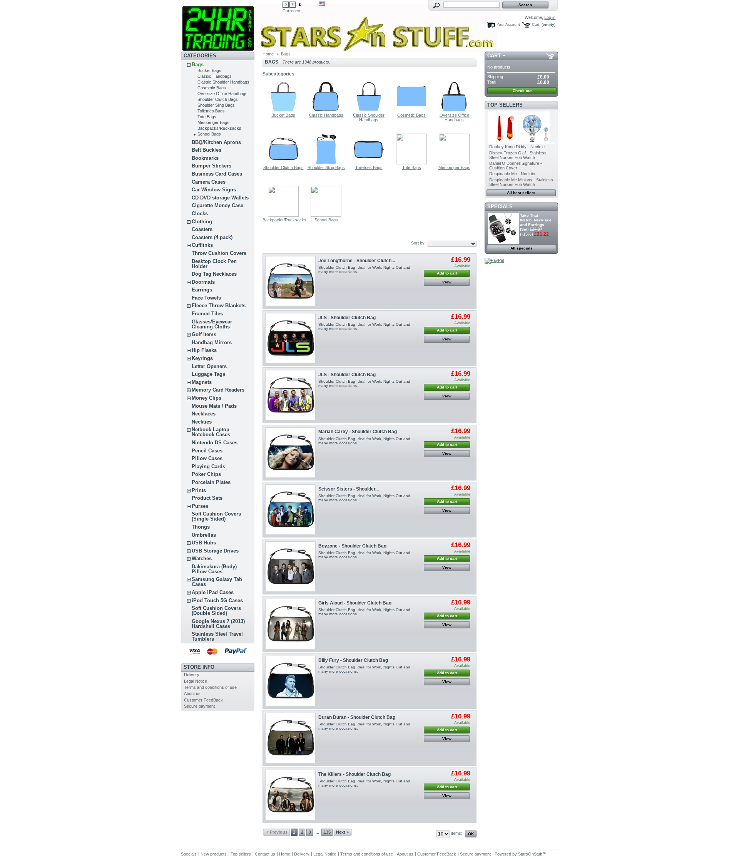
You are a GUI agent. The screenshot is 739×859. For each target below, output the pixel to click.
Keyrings (202, 358)
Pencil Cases (207, 451)
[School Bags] (326, 215)
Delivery (191, 674)
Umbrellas (204, 535)
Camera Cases (209, 182)
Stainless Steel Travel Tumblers (217, 636)
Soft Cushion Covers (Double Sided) (216, 610)
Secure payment (199, 706)
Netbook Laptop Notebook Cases (211, 432)
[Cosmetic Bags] (411, 110)
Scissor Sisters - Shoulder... (348, 489)
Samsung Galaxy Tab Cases (217, 581)
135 (327, 832)
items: (456, 833)
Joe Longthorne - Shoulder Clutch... (356, 260)
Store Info (199, 667)
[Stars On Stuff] (232, 26)
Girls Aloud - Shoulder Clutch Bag (354, 603)
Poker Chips (206, 474)
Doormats (203, 282)
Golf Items (204, 334)
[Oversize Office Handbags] (454, 110)
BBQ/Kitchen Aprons (216, 142)
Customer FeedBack (203, 700)
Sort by (418, 243)
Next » (342, 832)
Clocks (200, 213)
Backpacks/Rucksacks (219, 128)
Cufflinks (202, 245)
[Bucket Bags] (283, 110)
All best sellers (521, 193)
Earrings (202, 290)
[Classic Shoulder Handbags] (368, 110)
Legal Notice (195, 681)
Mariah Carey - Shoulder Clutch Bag (357, 431)
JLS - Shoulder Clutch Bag (347, 317)
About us (192, 693)
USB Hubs (204, 543)
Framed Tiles (207, 313)
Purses (200, 506)
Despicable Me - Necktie (512, 173)
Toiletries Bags (211, 111)
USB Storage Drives (215, 551)
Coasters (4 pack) (212, 237)
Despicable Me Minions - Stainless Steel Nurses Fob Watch (521, 182)
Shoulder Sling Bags (216, 105)
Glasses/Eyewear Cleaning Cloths (212, 324)
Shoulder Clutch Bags (217, 99)
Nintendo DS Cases (214, 442)
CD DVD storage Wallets (220, 198)
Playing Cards (208, 466)
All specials (521, 248)
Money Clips (206, 398)
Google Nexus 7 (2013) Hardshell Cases (218, 623)
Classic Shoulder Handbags (223, 82)
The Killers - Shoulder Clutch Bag (354, 774)
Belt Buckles (206, 150)
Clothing (202, 221)
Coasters (202, 229)
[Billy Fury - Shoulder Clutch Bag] (290, 681)
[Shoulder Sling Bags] (326, 163)
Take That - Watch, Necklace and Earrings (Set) (536, 222)
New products (214, 854)
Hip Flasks (204, 350)
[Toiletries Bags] (368, 163)
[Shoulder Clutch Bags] (283, 163)
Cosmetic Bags (211, 87)
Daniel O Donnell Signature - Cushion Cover (515, 165)
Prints (199, 490)
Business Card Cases (217, 174)
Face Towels (206, 298)
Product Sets (207, 498)
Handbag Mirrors (212, 342)
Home (268, 54)
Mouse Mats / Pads (214, 406)
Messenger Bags (213, 122)
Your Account (508, 24)
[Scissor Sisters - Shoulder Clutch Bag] (290, 509)
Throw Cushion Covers (219, 253)
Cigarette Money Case (217, 205)
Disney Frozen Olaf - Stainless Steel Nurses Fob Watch (518, 155)
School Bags (209, 134)
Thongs (201, 527)
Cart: (536, 24)
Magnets (202, 382)
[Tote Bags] (411, 163)
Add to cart (447, 273)
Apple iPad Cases (213, 592)
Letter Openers (209, 366)
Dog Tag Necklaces (214, 274)
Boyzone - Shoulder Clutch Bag (352, 546)
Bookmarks (205, 158)
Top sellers (505, 105)
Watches (202, 558)
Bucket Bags (209, 70)
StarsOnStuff (530, 854)
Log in (549, 17)
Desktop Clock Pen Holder (214, 263)
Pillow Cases (207, 458)
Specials (500, 206)
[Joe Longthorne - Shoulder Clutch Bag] (290, 281)
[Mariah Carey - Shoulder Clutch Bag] (290, 452)
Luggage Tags (208, 374)
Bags (198, 64)
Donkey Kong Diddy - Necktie (517, 146)
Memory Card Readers (218, 390)
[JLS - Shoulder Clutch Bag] (290, 338)
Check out (522, 91)
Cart (494, 56)
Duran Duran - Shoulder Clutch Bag (356, 717)
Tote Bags (206, 116)
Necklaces (204, 414)
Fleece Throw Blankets (219, 305)
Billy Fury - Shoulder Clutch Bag (353, 660)
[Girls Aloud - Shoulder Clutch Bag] (290, 624)
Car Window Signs (214, 190)
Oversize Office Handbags (222, 93)
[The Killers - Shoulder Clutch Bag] (290, 795)
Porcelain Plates (211, 482)
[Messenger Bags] (454, 163)
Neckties (202, 422)
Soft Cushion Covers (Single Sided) (216, 516)
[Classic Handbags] (326, 110)
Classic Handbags (214, 76)
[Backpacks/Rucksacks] (283, 215)
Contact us (265, 854)
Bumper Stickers (211, 166)
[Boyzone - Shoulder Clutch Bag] (290, 566)
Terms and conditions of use (210, 687)
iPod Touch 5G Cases (217, 600)
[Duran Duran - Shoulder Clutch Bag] (290, 738)
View (446, 282)
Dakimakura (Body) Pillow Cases (214, 569)
